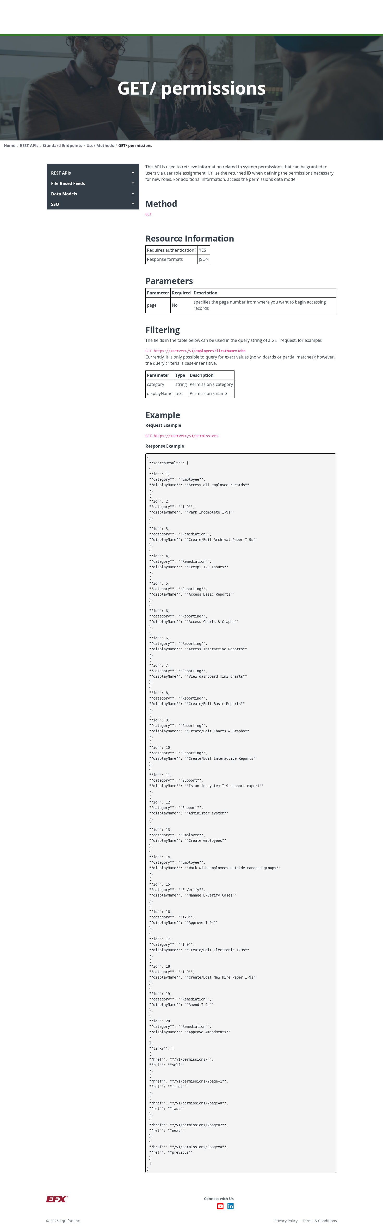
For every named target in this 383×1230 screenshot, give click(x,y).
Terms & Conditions (320, 1221)
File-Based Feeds (68, 183)
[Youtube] (220, 1207)
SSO (55, 204)
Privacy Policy (286, 1221)
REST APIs (61, 173)
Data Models (64, 194)
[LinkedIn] (230, 1207)
